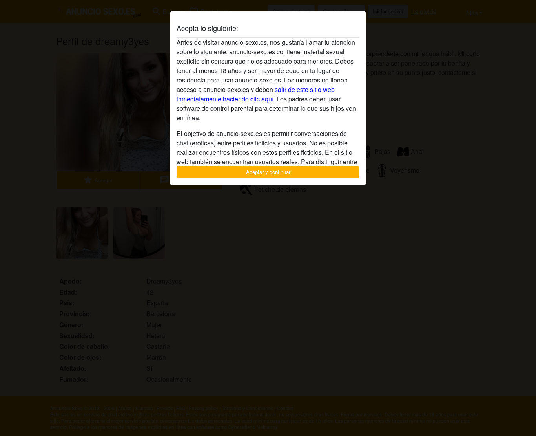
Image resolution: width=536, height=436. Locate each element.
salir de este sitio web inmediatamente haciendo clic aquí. (256, 94)
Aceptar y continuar (268, 172)
